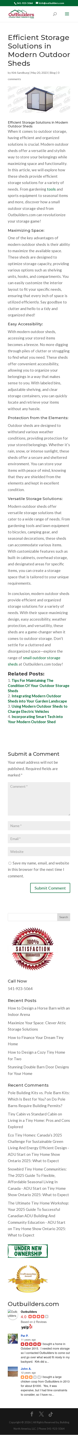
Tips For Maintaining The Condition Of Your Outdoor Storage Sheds (38, 685)
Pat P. (24, 1336)
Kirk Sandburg (20, 72)
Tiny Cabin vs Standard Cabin (32, 1114)
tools (51, 189)
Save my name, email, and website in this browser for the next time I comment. (38, 869)
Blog (53, 72)
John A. (26, 1369)
